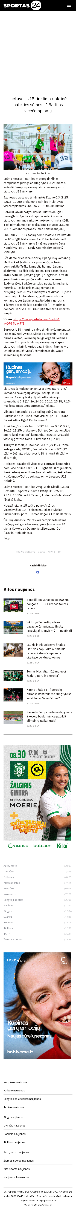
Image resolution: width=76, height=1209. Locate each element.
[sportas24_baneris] (37, 1057)
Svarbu (32, 552)
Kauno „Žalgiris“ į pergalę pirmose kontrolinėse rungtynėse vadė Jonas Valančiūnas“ (49, 694)
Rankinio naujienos (15, 1134)
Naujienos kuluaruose (16, 1177)
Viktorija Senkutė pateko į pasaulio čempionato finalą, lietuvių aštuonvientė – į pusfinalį (49, 626)
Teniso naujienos (14, 1107)
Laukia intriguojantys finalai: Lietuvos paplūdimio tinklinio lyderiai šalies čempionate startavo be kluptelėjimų (46, 651)
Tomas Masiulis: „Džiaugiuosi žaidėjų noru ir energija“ (46, 673)
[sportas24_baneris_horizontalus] (38, 384)
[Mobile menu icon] (68, 5)
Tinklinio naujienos (14, 1142)
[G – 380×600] (37, 850)
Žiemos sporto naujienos (19, 1160)
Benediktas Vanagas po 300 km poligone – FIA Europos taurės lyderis (48, 604)
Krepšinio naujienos (15, 1082)
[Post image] (13, 604)
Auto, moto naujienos (16, 1152)
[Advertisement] (38, 50)
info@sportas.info (46, 1200)
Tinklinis (41, 552)
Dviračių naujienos (14, 1125)
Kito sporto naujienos (17, 1169)
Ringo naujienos (13, 1117)
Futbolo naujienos (14, 1090)
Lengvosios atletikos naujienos (22, 1098)
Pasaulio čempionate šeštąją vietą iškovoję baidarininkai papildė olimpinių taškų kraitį (49, 716)
